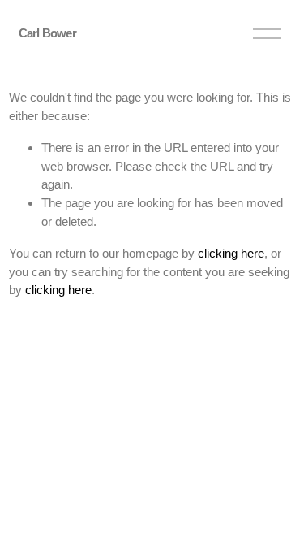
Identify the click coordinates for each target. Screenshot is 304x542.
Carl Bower (47, 33)
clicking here (231, 253)
